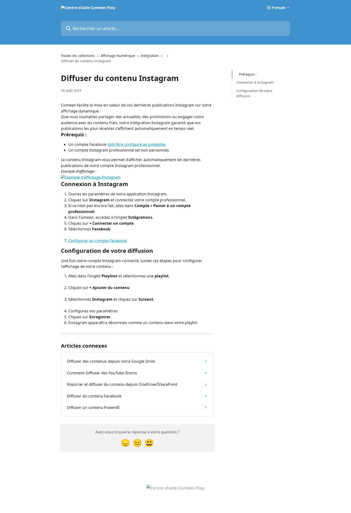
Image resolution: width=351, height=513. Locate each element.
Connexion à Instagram (255, 82)
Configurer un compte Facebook (97, 240)
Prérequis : (247, 74)
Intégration (150, 55)
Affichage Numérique (118, 55)
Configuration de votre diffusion (254, 93)
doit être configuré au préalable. (137, 144)
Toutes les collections (78, 55)
